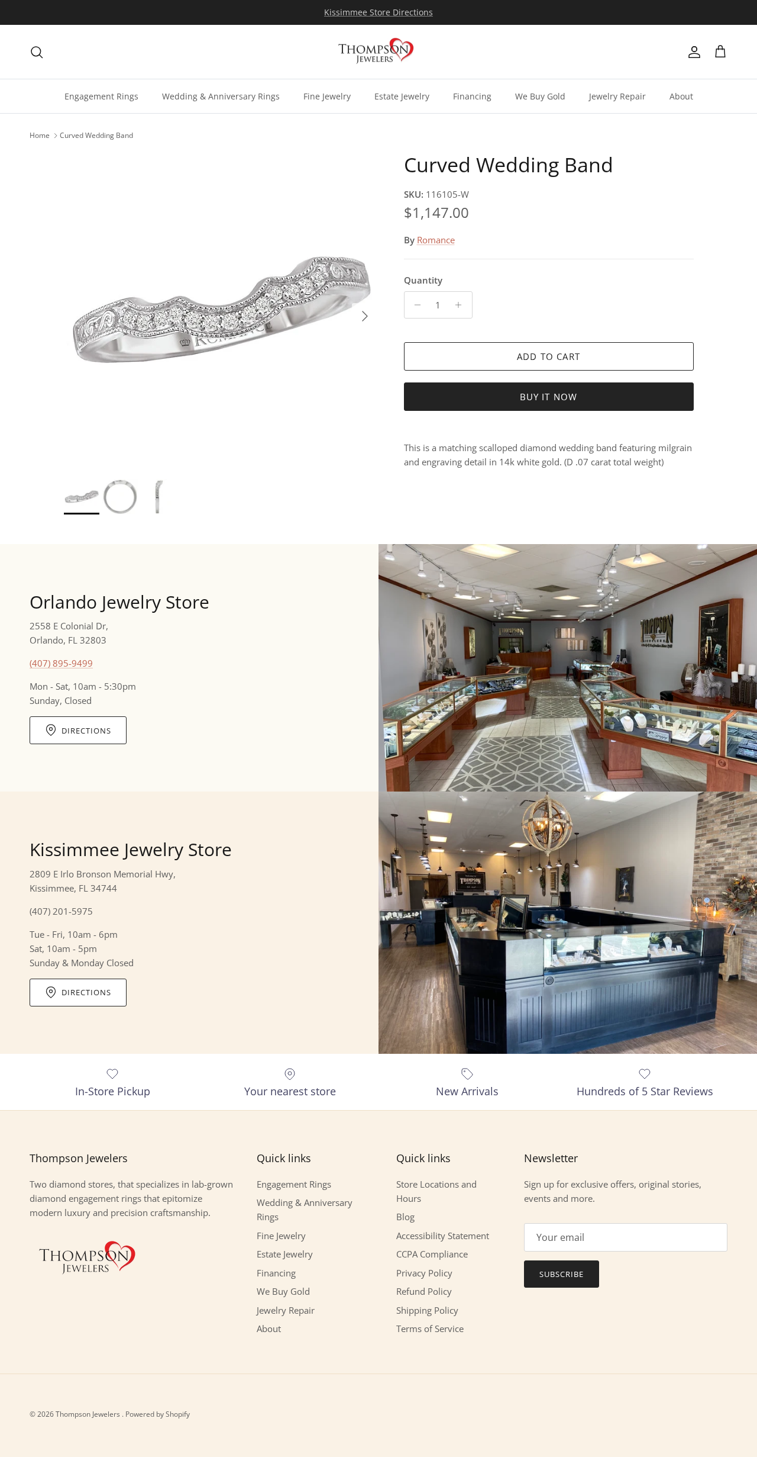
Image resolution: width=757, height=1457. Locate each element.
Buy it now (549, 397)
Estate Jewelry (401, 96)
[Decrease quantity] (415, 305)
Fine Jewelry (327, 96)
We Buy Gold (540, 96)
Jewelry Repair (617, 96)
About (681, 96)
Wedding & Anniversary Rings (221, 96)
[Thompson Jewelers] (378, 52)
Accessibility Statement (442, 1235)
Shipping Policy (427, 1310)
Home (40, 135)
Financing (472, 96)
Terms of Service (430, 1328)
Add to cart (548, 356)
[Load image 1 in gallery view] (221, 310)
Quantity (423, 280)
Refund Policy (424, 1291)
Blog (405, 1217)
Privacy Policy (424, 1273)
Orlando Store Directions (378, 12)
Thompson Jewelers (89, 1414)
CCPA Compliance (432, 1254)
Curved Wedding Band (96, 135)
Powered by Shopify (157, 1414)
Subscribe (561, 1274)
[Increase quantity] (461, 305)
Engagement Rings (101, 96)
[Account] (691, 52)
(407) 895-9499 (61, 663)
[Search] (37, 52)
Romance (436, 240)
